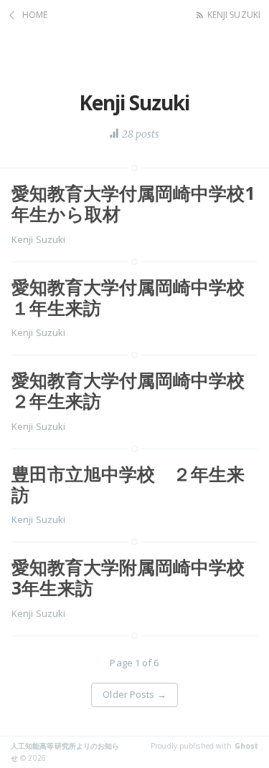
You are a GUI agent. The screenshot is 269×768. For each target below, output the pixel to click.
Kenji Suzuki (233, 15)
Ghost (247, 746)
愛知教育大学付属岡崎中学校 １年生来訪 (137, 297)
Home (34, 15)
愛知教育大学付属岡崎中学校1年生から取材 (133, 203)
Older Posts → (134, 694)
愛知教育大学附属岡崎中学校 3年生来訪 (137, 577)
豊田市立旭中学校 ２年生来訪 (128, 484)
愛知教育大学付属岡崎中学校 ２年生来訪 (137, 390)
